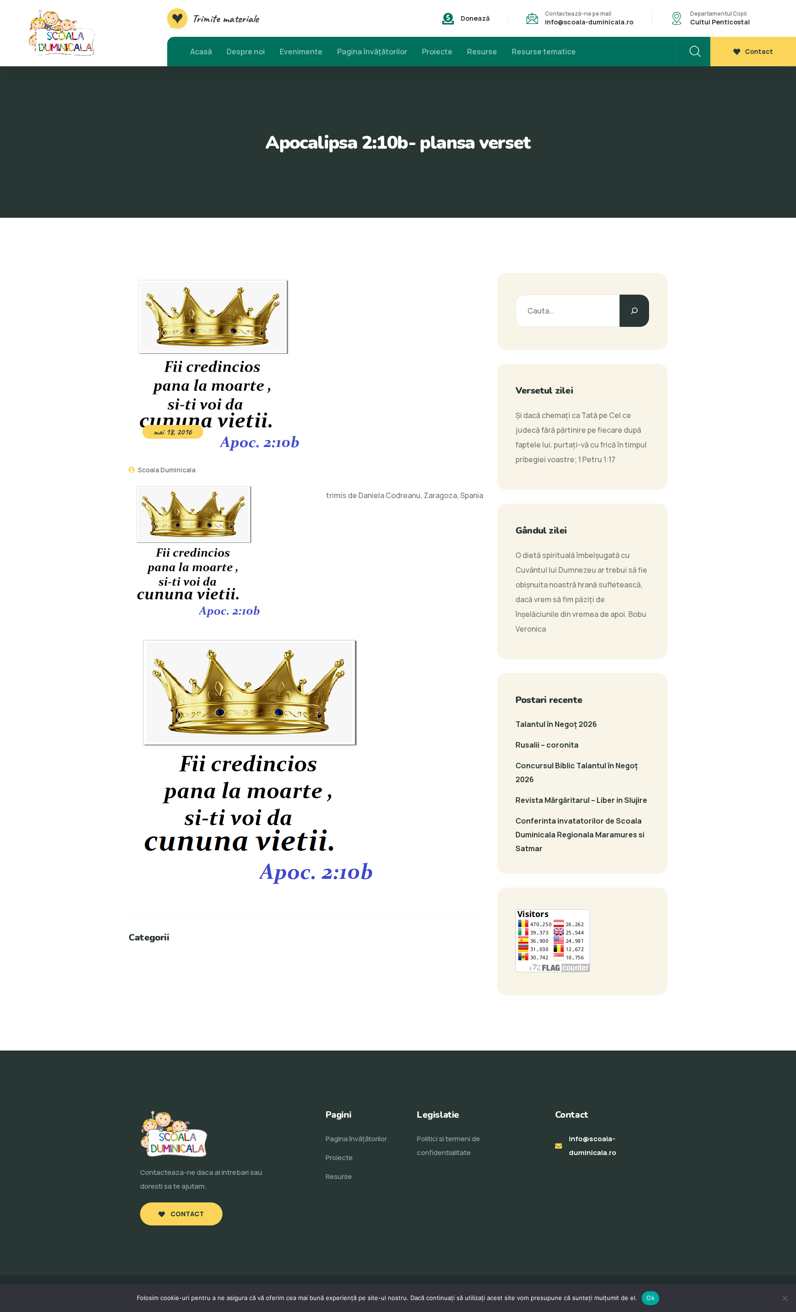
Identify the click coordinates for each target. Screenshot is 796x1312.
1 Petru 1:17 (596, 459)
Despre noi (246, 51)
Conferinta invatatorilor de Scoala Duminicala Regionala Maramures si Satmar (579, 834)
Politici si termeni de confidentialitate (448, 1145)
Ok (650, 1297)
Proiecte (437, 51)
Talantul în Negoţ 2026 (556, 724)
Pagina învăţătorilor (372, 51)
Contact (759, 51)
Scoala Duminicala (165, 469)
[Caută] (634, 311)
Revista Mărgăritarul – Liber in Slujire (581, 800)
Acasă (201, 51)
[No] (784, 1298)
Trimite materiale (225, 18)
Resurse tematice (544, 51)
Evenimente (301, 51)
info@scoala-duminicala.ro (589, 21)
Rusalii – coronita (547, 745)
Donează (475, 18)
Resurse (482, 51)
